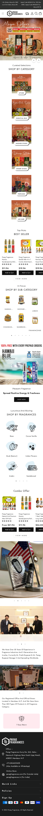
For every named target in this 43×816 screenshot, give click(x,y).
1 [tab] (11, 335)
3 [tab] (19, 335)
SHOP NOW (21, 399)
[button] (6, 264)
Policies (7, 790)
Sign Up (7, 797)
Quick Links (9, 783)
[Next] (39, 60)
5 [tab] (26, 335)
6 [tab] (29, 335)
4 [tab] (22, 335)
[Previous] (34, 60)
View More (21, 279)
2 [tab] (15, 335)
